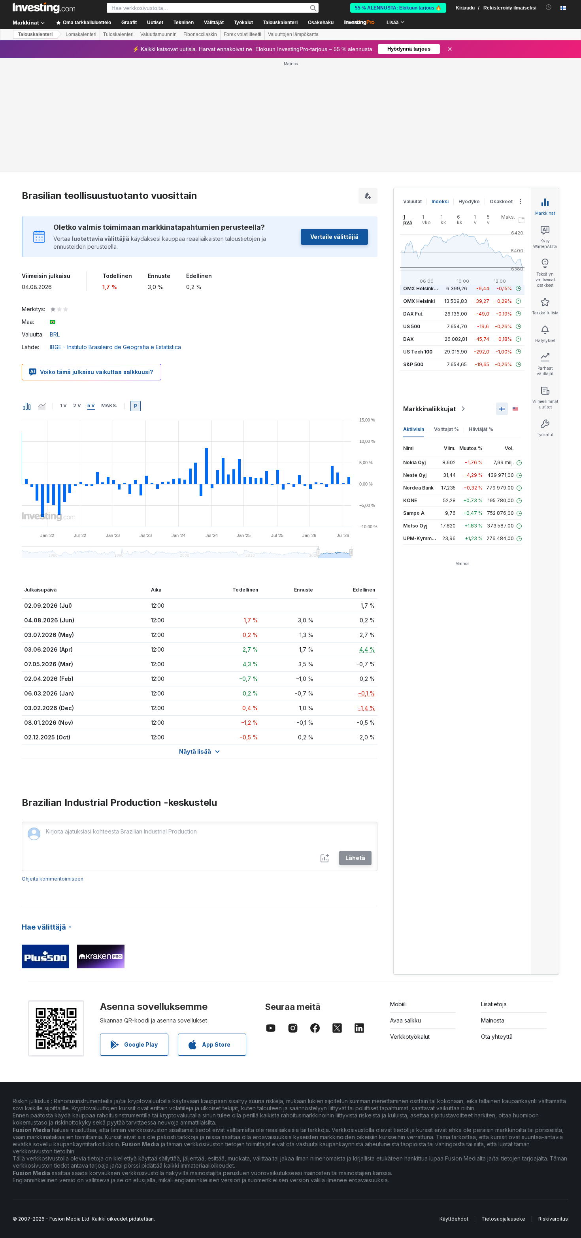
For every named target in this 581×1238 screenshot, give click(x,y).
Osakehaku (321, 22)
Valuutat (412, 201)
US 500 (411, 326)
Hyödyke (469, 201)
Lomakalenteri (81, 34)
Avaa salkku (405, 1020)
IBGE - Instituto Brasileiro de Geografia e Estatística (115, 347)
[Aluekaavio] (42, 406)
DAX (408, 339)
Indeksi (440, 201)
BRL (55, 334)
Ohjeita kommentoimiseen (52, 879)
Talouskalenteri (280, 22)
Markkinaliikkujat (429, 409)
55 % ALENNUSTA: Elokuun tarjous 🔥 (398, 8)
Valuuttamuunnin (158, 34)
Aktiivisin (413, 429)
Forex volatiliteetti (242, 34)
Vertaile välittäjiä (334, 236)
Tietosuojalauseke (503, 1219)
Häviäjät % (481, 429)
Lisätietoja (494, 1004)
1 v (63, 405)
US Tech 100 (417, 352)
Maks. (109, 405)
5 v (91, 405)
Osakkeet (501, 201)
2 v (77, 405)
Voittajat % (446, 429)
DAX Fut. (413, 314)
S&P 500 (413, 364)
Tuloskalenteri (118, 34)
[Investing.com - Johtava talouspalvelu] (44, 7)
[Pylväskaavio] (27, 406)
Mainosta (492, 1020)
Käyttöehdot (454, 1219)
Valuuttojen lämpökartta (293, 34)
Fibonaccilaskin (200, 34)
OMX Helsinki (419, 301)
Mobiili (398, 1004)
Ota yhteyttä (497, 1036)
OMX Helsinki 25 (422, 288)
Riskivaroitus (553, 1219)
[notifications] (548, 7)
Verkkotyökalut (410, 1036)
